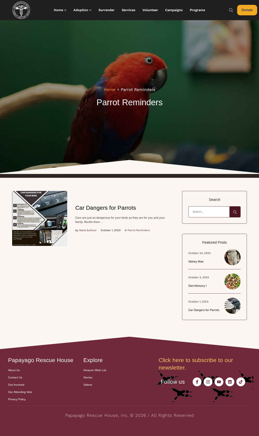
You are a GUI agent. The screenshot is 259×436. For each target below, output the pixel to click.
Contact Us (15, 377)
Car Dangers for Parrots (105, 208)
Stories (87, 377)
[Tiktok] (240, 381)
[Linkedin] (229, 381)
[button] (65, 10)
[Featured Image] (39, 218)
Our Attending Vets (20, 392)
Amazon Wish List (94, 370)
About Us (14, 370)
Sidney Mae (196, 261)
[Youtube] (218, 381)
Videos (87, 384)
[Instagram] (208, 381)
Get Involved (16, 384)
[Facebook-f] (197, 381)
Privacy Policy (17, 399)
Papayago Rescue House (40, 360)
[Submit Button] (235, 211)
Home (110, 89)
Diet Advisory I (197, 285)
